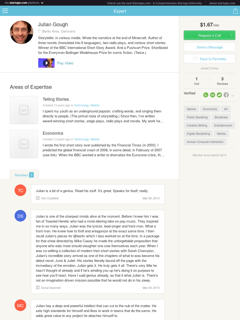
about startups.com (222, 3)
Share (235, 11)
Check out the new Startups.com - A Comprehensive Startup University (154, 3)
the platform (22, 2)
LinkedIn (38, 198)
